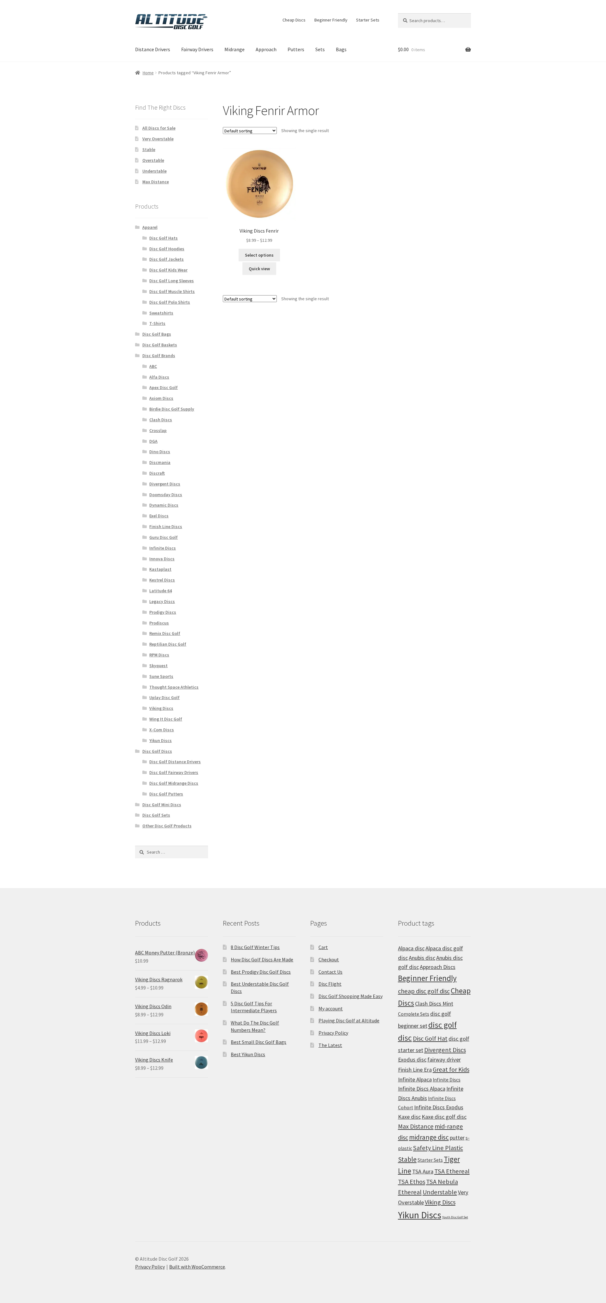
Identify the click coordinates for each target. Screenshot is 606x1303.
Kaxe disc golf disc (444, 1116)
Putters (296, 49)
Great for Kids (451, 1069)
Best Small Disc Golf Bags (258, 1042)
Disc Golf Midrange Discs (173, 783)
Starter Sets (367, 20)
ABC (153, 366)
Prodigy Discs (162, 612)
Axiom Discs (161, 398)
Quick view (259, 268)
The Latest (330, 1045)
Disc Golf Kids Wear (168, 270)
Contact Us (330, 972)
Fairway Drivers (197, 49)
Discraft (157, 473)
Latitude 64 (160, 591)
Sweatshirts (161, 313)
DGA (153, 441)
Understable (154, 171)
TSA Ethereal (452, 1171)
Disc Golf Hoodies (166, 249)
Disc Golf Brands (158, 355)
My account (330, 1008)
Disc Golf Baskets (159, 345)
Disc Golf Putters (166, 794)
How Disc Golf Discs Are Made (262, 959)
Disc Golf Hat (430, 1038)
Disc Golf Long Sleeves (171, 280)
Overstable (153, 160)
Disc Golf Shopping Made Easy (350, 996)
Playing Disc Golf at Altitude (348, 1020)
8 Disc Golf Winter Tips (255, 947)
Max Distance (155, 182)
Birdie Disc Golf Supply (171, 409)
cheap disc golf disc (424, 991)
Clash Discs (160, 420)
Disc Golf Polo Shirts (169, 302)
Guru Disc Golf (163, 537)
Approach (266, 49)
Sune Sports (161, 676)
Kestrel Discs (162, 580)
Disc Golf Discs (157, 751)
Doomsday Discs (165, 494)
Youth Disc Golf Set (455, 1217)
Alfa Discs (159, 377)
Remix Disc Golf (164, 633)
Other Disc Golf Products (167, 826)
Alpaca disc (411, 948)
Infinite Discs (162, 548)
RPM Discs (159, 655)
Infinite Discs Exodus (438, 1107)
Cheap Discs (294, 20)
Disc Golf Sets (156, 815)
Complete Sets (413, 1014)
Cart (323, 947)
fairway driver (444, 1059)
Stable (148, 149)
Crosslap (158, 430)
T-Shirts (157, 323)
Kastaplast (160, 569)
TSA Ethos (411, 1182)
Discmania (159, 462)
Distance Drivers (152, 49)
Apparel (149, 227)
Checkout (328, 959)
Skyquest (158, 665)
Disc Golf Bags (156, 334)
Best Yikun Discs (248, 1054)
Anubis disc (422, 957)
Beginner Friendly (331, 20)
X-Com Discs (161, 730)
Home (148, 73)
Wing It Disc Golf (165, 719)
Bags (341, 49)
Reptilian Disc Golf (167, 644)
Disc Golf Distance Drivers (175, 761)
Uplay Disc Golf (164, 697)
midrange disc (429, 1137)
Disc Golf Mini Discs (161, 804)
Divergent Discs (164, 484)
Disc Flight (330, 984)
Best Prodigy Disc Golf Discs (261, 972)
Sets (320, 49)
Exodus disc (412, 1059)
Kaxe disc (409, 1116)
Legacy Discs (162, 601)
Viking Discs (161, 708)
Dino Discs (159, 451)
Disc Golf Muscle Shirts (172, 291)
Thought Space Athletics (174, 687)
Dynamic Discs (163, 505)
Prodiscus (159, 623)
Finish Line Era (415, 1069)
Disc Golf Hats (163, 238)
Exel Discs (159, 516)
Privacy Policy (333, 1033)
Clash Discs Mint (434, 1003)
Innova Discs (162, 559)
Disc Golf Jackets (166, 259)
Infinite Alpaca (415, 1079)
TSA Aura (422, 1171)
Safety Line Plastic (438, 1148)
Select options (259, 255)
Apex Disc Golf (163, 387)
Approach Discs (437, 967)
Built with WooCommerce (197, 1266)
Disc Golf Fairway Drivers (173, 772)
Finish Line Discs (165, 526)
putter (457, 1137)
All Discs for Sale (158, 128)
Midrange (234, 49)
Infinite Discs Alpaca (421, 1088)
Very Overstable (158, 139)
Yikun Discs (160, 740)
